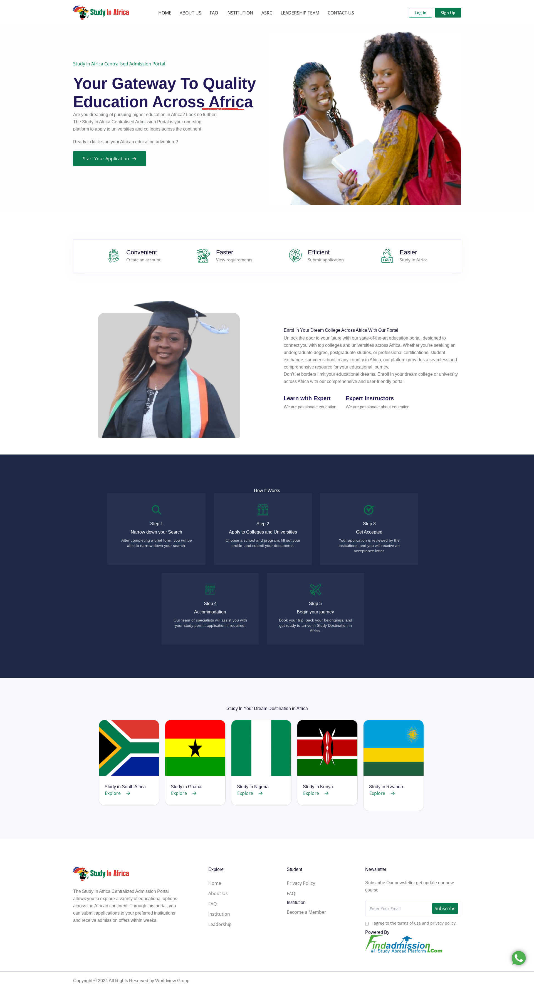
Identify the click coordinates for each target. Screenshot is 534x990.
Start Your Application (106, 159)
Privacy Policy (301, 883)
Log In (420, 12)
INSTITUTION (239, 13)
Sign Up (448, 12)
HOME (164, 13)
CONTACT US (341, 13)
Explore (113, 793)
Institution (219, 914)
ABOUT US (190, 13)
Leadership (220, 924)
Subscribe (445, 908)
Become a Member (306, 912)
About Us (218, 893)
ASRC (266, 13)
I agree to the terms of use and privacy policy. (414, 923)
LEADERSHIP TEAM (300, 13)
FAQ (214, 13)
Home (214, 883)
